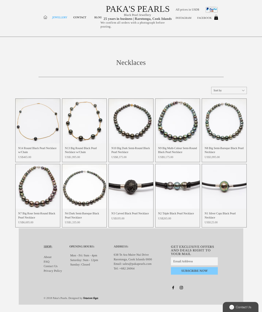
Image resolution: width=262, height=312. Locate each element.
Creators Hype (90, 298)
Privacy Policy (53, 270)
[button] (216, 17)
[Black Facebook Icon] (173, 287)
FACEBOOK (204, 17)
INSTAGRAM (183, 17)
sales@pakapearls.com (137, 264)
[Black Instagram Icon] (181, 287)
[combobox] (229, 90)
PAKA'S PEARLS (138, 9)
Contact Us (51, 266)
